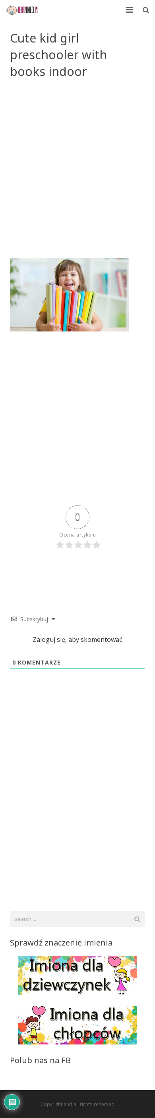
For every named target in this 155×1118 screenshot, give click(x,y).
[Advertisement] (77, 176)
